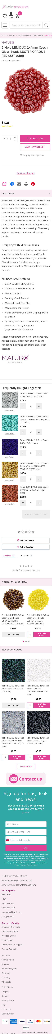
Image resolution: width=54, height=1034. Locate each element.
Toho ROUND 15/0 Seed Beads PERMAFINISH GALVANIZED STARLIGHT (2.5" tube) (34, 466)
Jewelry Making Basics (11, 912)
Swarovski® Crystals (11, 927)
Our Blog (6, 977)
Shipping (5, 991)
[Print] (26, 184)
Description (8, 193)
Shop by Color (8, 903)
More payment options (32, 155)
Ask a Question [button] (27, 547)
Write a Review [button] (27, 540)
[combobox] (26, 25)
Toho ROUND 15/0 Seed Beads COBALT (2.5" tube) (34, 441)
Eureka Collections (10, 931)
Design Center (8, 916)
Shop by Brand (8, 907)
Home (4, 35)
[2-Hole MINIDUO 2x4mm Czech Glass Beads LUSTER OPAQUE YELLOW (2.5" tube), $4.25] (38, 599)
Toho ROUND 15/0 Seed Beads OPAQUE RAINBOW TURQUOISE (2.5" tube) (35, 419)
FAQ (3, 1005)
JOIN (26, 848)
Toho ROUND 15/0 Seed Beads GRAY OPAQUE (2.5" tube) (34, 395)
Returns (5, 996)
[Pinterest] (33, 184)
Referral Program (9, 968)
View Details (9, 410)
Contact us (6, 1009)
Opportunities (8, 1013)
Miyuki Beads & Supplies (12, 944)
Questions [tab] (24, 555)
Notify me (13, 634)
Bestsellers (6, 894)
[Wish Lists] (5, 16)
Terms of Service (32, 865)
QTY (6, 139)
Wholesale (6, 982)
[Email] (19, 184)
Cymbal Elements (9, 949)
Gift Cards (6, 973)
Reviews (5, 964)
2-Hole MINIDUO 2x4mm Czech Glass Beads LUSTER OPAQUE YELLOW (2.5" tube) (38, 619)
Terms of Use (41, 1032)
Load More (26, 766)
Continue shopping (26, 173)
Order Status (7, 987)
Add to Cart (35, 138)
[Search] (46, 25)
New (4, 898)
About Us (6, 955)
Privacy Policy (19, 865)
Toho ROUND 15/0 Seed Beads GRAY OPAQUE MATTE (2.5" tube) (38, 740)
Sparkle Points (8, 959)
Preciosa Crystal (9, 935)
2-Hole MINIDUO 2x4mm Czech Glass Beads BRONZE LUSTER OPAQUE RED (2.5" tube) (13, 619)
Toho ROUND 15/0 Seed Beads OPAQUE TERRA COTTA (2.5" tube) (34, 490)
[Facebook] (12, 184)
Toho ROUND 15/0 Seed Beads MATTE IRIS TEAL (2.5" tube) (13, 688)
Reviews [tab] (7, 555)
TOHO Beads (7, 940)
